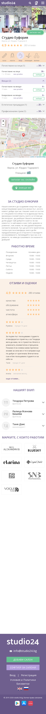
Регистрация (28, 675)
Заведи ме (24, 187)
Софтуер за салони (23, 667)
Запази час (35, 32)
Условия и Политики (23, 679)
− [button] (3, 124)
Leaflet (32, 157)
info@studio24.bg (25, 651)
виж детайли (18, 74)
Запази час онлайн (23, 179)
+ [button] (3, 120)
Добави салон (23, 659)
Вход (12, 675)
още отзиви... (12, 378)
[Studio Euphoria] (20, 688)
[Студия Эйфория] (26, 688)
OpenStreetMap (40, 157)
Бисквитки (23, 683)
